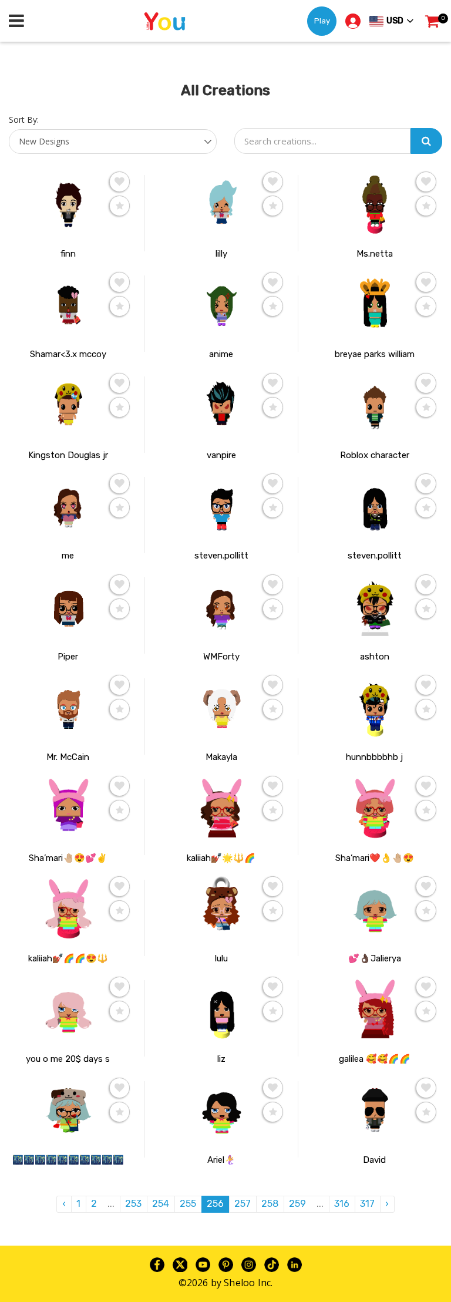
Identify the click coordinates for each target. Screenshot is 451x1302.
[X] (180, 1263)
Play (322, 20)
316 (341, 1203)
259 (297, 1203)
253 (133, 1203)
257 (242, 1203)
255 (188, 1203)
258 (269, 1203)
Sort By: (24, 119)
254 (160, 1203)
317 (367, 1203)
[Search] (426, 141)
